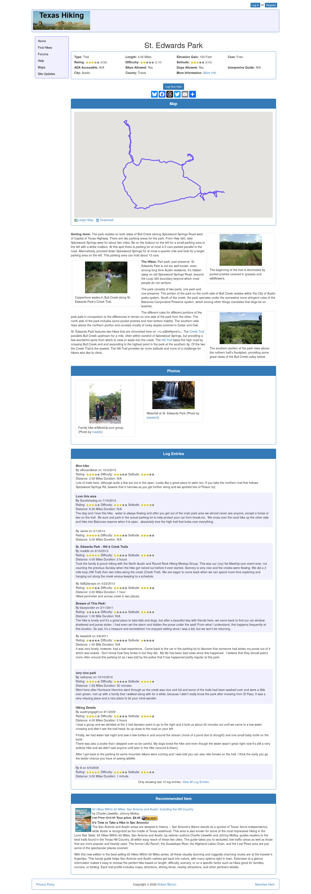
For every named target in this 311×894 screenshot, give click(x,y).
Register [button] (271, 5)
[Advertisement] (201, 20)
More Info (209, 73)
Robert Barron (166, 884)
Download (106, 220)
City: (77, 73)
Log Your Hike (173, 86)
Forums (43, 54)
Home (42, 41)
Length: (131, 57)
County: (131, 73)
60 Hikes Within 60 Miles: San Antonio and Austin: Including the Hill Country (142, 809)
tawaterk (152, 417)
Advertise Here (265, 884)
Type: (78, 57)
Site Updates (46, 74)
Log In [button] (255, 5)
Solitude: (183, 62)
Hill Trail (167, 340)
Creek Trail (197, 331)
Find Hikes (45, 47)
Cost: (232, 57)
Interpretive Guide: (241, 67)
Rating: (79, 62)
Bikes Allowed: (136, 67)
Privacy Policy (45, 884)
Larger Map (85, 220)
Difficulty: (132, 62)
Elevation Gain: (188, 57)
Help (41, 60)
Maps (41, 67)
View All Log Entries (195, 782)
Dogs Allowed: (187, 67)
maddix (97, 432)
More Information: (189, 73)
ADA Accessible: (86, 67)
